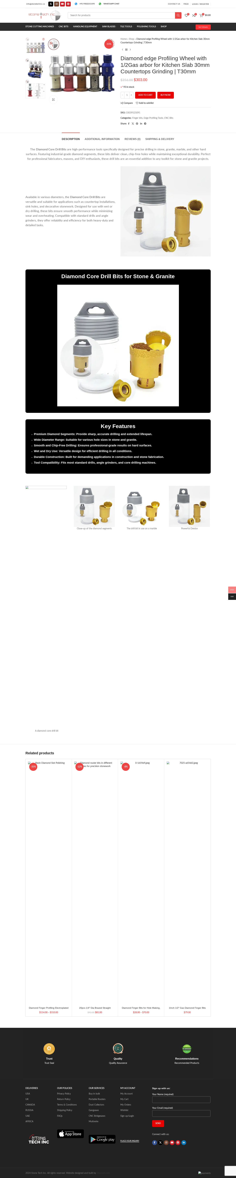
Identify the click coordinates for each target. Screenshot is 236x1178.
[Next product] (130, 50)
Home (124, 39)
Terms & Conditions (67, 1105)
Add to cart (145, 95)
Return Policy (63, 1099)
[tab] (71, 137)
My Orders (125, 1105)
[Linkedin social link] (141, 123)
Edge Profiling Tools (153, 118)
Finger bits (137, 118)
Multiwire (93, 1121)
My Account (126, 1094)
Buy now (166, 95)
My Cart (124, 1099)
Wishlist (124, 1110)
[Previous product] (122, 50)
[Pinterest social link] (68, 4)
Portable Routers (97, 1099)
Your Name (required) (163, 1094)
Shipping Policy (64, 1110)
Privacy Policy (64, 1094)
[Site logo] (44, 15)
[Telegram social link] (145, 123)
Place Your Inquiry (129, 1141)
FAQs (59, 1116)
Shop (131, 39)
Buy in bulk (94, 1094)
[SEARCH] (178, 15)
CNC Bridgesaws (97, 1116)
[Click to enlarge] (53, 100)
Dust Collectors (96, 1105)
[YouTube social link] (62, 4)
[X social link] (50, 4)
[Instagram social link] (56, 4)
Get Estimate (203, 27)
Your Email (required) (162, 1108)
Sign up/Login (127, 1116)
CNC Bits (168, 118)
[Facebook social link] (129, 123)
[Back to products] (126, 50)
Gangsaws (94, 1110)
